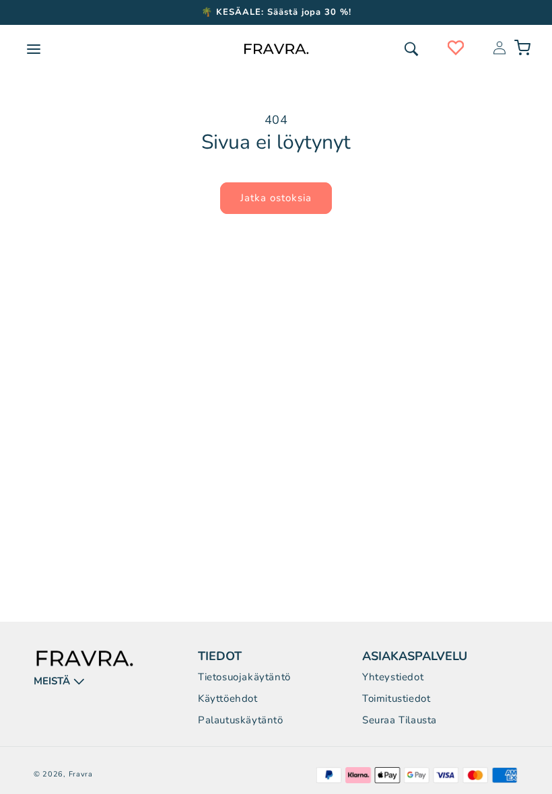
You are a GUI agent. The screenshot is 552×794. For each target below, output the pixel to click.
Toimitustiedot (396, 698)
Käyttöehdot (228, 698)
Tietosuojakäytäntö (244, 677)
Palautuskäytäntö (240, 720)
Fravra (81, 774)
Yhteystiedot (392, 677)
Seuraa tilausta (399, 720)
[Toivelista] (456, 48)
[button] (411, 49)
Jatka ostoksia (276, 198)
